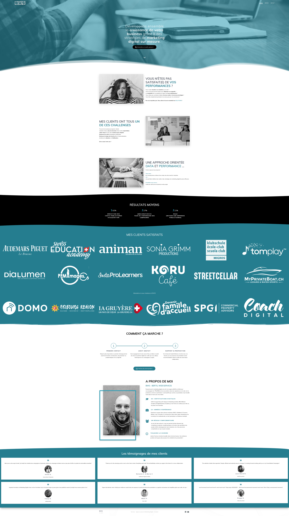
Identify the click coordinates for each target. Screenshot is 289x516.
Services (267, 3)
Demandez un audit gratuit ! (145, 47)
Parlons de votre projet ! (145, 368)
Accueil (261, 3)
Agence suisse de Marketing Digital (144, 512)
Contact (273, 3)
